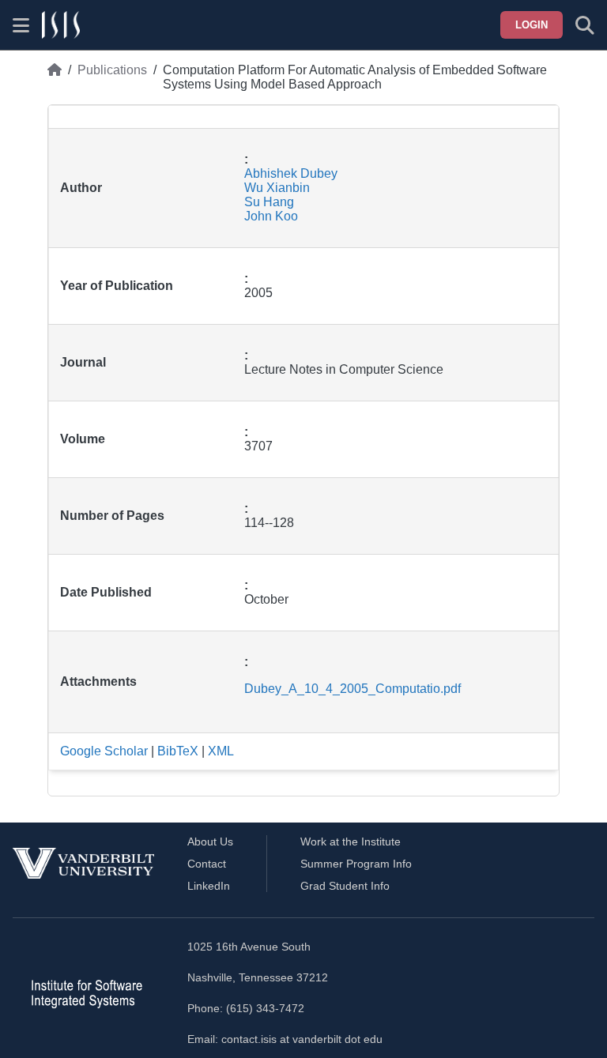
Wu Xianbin (277, 187)
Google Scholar (104, 751)
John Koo (271, 216)
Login (531, 25)
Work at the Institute (350, 841)
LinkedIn (208, 885)
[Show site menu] (21, 25)
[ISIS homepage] (61, 25)
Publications (112, 70)
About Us (210, 841)
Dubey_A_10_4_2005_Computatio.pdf (352, 688)
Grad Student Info (345, 885)
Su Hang (269, 202)
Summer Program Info (356, 863)
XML (221, 751)
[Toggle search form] (584, 25)
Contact (206, 863)
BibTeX (177, 751)
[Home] (54, 77)
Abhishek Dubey (290, 173)
